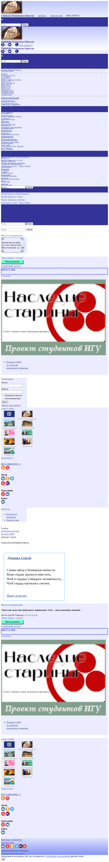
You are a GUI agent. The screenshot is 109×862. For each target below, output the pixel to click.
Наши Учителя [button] (5, 65)
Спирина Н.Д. (7, 93)
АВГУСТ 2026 (8, 269)
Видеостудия (7, 143)
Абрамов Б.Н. (7, 90)
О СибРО (5, 113)
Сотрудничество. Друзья (12, 146)
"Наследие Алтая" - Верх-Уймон (16, 203)
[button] (11, 464)
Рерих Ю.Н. (6, 84)
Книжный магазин (9, 140)
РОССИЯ (5, 182)
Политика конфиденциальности (12, 854)
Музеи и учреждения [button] (6, 189)
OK (3, 859)
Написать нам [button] (7, 842)
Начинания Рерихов (10, 99)
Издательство (7, 137)
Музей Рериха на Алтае (11, 197)
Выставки (5, 122)
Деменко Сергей (19, 558)
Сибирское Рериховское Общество (14, 851)
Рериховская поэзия (10, 134)
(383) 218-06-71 (8, 21)
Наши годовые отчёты (11, 116)
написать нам (56, 15)
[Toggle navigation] (2, 19)
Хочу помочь (7, 149)
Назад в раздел (17, 595)
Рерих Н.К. (6, 81)
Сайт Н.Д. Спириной (10, 104)
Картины (5, 170)
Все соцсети (6, 185)
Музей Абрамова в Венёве (13, 200)
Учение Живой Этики (11, 70)
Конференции (7, 128)
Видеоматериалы (9, 176)
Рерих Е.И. (6, 78)
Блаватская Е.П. (8, 75)
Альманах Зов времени (11, 164)
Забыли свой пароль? (11, 405)
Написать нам (12, 520)
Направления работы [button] (7, 109)
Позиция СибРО (8, 102)
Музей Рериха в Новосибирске (15, 194)
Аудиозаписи (7, 173)
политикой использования (58, 856)
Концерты (5, 125)
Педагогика (6, 131)
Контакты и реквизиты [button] (11, 839)
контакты (42, 15)
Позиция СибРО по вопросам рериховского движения (17, 365)
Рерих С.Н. (6, 87)
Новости (5, 158)
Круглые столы (8, 119)
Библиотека (6, 167)
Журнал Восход (8, 161)
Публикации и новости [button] (7, 153)
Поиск (25, 25)
